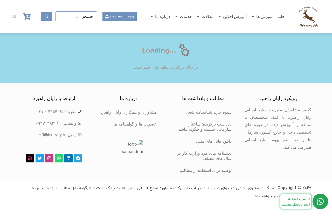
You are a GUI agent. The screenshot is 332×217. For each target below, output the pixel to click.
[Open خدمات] (176, 16)
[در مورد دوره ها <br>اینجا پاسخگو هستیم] (320, 201)
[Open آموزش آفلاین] (220, 16)
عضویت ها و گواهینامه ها (135, 124)
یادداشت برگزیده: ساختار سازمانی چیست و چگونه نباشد (205, 126)
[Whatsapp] (59, 158)
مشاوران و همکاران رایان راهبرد (129, 112)
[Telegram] (78, 158)
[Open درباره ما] (152, 16)
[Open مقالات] (198, 16)
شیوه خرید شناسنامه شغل (209, 112)
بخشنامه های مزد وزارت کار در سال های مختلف (204, 155)
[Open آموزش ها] (253, 16)
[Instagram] (49, 158)
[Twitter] (40, 158)
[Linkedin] (68, 158)
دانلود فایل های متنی (214, 141)
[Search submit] (46, 16)
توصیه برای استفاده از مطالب (206, 170)
